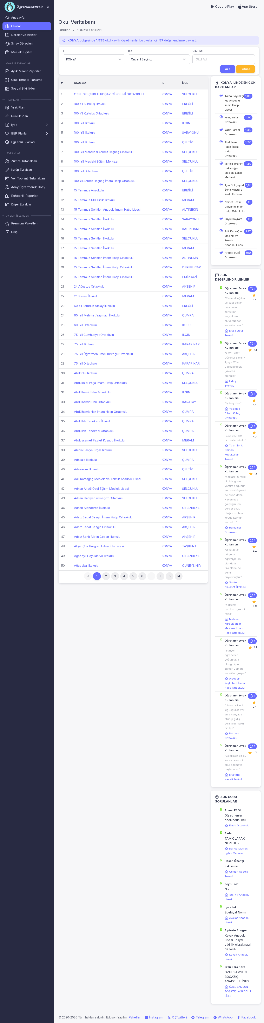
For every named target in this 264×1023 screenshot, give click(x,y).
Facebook (248, 1017)
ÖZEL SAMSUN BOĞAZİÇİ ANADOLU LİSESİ (238, 991)
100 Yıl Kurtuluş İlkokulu (90, 104)
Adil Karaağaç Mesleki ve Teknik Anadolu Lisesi (107, 479)
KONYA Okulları (89, 30)
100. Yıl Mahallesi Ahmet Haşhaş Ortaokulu (103, 152)
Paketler (134, 1017)
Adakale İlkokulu (85, 460)
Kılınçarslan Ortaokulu (232, 120)
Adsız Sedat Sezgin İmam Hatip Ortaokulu (103, 517)
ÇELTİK (187, 142)
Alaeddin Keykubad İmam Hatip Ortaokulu (235, 683)
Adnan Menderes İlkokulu (92, 508)
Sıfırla (245, 69)
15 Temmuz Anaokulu (89, 190)
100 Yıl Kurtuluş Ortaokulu (91, 113)
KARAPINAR (191, 344)
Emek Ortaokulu (239, 825)
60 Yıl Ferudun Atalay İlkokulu (94, 306)
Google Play (224, 6)
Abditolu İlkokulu (85, 373)
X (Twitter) (179, 1017)
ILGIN (186, 123)
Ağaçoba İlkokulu (86, 566)
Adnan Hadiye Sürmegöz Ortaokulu (98, 498)
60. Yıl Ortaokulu (85, 325)
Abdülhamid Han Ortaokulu (92, 402)
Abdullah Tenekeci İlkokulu (92, 421)
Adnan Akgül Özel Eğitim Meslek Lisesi (101, 489)
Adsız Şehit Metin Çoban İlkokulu (97, 537)
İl (63, 50)
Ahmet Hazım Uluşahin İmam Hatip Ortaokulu (235, 206)
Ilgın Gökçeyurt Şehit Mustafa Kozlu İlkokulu (234, 189)
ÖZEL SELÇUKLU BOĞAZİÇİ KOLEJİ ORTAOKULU (109, 94)
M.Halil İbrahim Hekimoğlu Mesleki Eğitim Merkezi (234, 170)
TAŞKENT (189, 546)
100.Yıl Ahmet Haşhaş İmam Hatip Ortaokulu (104, 181)
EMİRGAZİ (189, 277)
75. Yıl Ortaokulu (85, 363)
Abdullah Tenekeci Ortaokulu (94, 431)
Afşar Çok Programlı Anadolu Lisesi (99, 546)
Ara (227, 69)
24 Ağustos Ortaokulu (89, 286)
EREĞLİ (187, 104)
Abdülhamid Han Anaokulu (92, 392)
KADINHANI (190, 229)
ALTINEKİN (190, 209)
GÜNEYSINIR (191, 566)
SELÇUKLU (190, 94)
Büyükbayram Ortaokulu (233, 221)
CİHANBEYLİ (191, 508)
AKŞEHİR (188, 286)
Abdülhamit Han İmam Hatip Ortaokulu (100, 412)
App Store (249, 6)
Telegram (202, 1017)
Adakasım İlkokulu (86, 469)
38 (160, 576)
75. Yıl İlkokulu (84, 344)
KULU (186, 325)
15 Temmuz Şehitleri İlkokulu (94, 219)
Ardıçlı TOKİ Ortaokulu (232, 255)
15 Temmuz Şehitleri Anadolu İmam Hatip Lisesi (107, 209)
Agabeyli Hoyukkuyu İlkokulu (94, 556)
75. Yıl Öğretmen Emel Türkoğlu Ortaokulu (103, 354)
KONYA (167, 94)
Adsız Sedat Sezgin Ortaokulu (95, 527)
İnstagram (155, 1017)
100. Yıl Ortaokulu (86, 171)
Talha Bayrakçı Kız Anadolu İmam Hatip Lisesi (234, 102)
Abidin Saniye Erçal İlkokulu (93, 450)
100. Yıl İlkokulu (84, 123)
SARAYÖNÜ (190, 133)
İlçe (130, 50)
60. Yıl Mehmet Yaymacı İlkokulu (97, 315)
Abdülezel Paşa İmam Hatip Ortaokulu (100, 383)
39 (169, 576)
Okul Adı (197, 50)
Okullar (64, 30)
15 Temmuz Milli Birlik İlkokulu (94, 200)
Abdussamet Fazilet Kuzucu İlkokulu (99, 440)
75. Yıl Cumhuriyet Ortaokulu (94, 335)
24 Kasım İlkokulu (86, 296)
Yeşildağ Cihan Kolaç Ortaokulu (232, 413)
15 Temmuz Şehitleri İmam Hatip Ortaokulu (103, 258)
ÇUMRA (188, 315)
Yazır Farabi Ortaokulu (232, 132)
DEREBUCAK (191, 267)
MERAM (188, 200)
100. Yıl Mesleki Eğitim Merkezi (96, 161)
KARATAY (189, 402)
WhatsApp (225, 1017)
